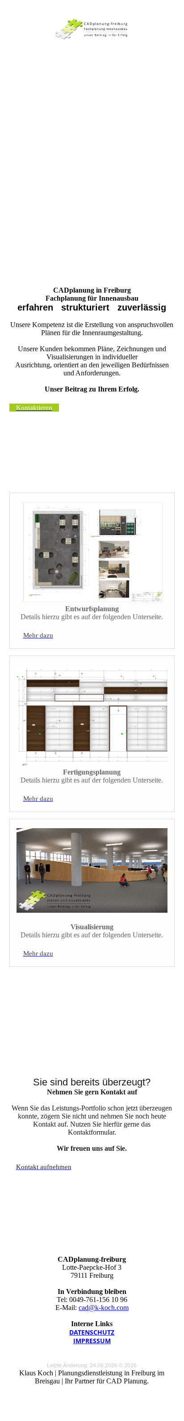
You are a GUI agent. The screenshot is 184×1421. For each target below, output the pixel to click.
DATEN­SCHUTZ (91, 1332)
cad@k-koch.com (104, 1307)
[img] (92, 29)
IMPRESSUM (92, 1340)
